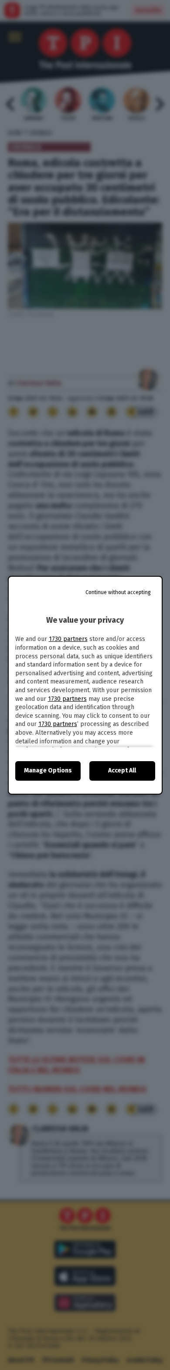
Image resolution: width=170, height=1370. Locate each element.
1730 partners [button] (68, 639)
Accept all (122, 770)
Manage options (48, 770)
